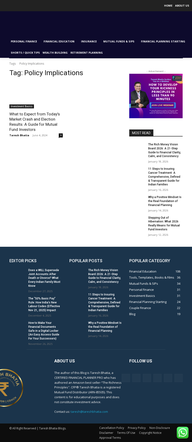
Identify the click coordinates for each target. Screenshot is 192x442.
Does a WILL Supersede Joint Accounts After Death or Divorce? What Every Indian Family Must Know (44, 278)
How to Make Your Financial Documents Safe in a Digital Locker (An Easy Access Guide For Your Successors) (43, 330)
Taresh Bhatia (19, 135)
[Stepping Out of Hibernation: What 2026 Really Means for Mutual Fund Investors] (137, 221)
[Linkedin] (147, 378)
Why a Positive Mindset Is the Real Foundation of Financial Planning (164, 201)
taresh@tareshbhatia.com (89, 411)
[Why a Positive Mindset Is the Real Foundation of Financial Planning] (137, 200)
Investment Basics (22, 106)
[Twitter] (3, 5)
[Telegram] (157, 378)
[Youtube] (9, 5)
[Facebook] (126, 378)
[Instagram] (136, 378)
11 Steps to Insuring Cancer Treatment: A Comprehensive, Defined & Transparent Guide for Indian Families (164, 176)
